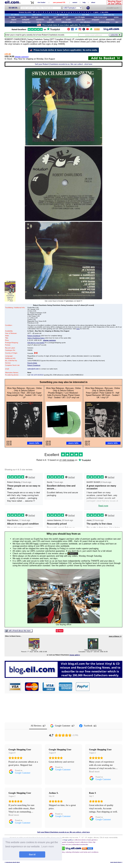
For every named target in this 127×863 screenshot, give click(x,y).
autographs (95, 19)
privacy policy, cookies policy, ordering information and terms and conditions (71, 852)
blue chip (12, 17)
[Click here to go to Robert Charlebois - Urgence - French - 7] (34, 648)
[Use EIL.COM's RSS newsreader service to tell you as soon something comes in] (87, 848)
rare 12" (65, 17)
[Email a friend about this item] (19, 631)
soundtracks (40, 19)
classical (58, 19)
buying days (26, 22)
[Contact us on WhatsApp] (91, 30)
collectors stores (66, 22)
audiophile (25, 19)
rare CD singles (80, 17)
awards (68, 19)
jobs (117, 22)
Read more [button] (94, 771)
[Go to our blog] (111, 30)
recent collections (81, 842)
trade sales (50, 22)
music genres (91, 840)
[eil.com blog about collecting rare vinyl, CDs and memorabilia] (63, 677)
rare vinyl (34, 17)
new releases (15, 15)
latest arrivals (37, 15)
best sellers (85, 15)
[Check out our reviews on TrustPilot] (73, 553)
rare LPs (46, 17)
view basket (41, 2)
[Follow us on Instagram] (80, 30)
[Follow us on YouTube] (87, 30)
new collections (85, 22)
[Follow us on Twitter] (76, 30)
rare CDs (23, 17)
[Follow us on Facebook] (72, 30)
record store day (108, 15)
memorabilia (110, 19)
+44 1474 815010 (37, 375)
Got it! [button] (32, 854)
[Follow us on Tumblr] (84, 30)
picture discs (80, 19)
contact (74, 2)
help (84, 2)
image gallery (68, 840)
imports (13, 19)
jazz (50, 19)
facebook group (104, 22)
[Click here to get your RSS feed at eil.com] (97, 30)
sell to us (13, 22)
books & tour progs (100, 17)
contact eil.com (65, 844)
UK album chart (62, 15)
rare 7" (55, 17)
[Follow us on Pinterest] (68, 30)
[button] (106, 686)
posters (116, 17)
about (93, 2)
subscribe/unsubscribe (80, 844)
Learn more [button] (47, 846)
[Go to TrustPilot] (35, 30)
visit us (39, 22)
